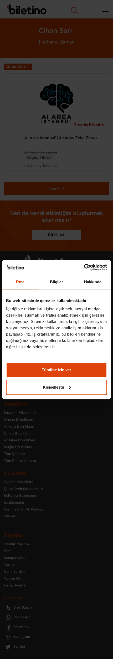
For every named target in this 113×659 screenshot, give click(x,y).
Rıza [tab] (20, 282)
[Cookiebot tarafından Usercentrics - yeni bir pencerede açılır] (84, 267)
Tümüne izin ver (56, 369)
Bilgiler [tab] (56, 282)
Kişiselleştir (53, 387)
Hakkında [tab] (92, 282)
